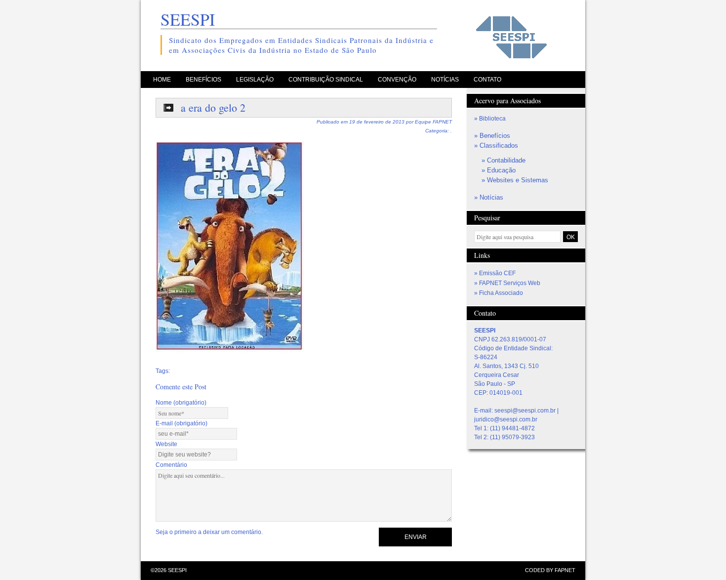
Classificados (499, 145)
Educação (501, 170)
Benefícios (203, 79)
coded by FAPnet (550, 570)
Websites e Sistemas (517, 180)
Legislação (255, 79)
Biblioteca (492, 118)
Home (162, 79)
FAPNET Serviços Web (509, 283)
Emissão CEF (497, 273)
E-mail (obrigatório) (181, 423)
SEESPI (188, 19)
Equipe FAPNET (433, 121)
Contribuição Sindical (325, 79)
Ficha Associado (501, 293)
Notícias (445, 79)
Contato (487, 79)
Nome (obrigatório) (181, 402)
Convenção (397, 79)
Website (166, 444)
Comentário (171, 464)
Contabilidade (506, 160)
